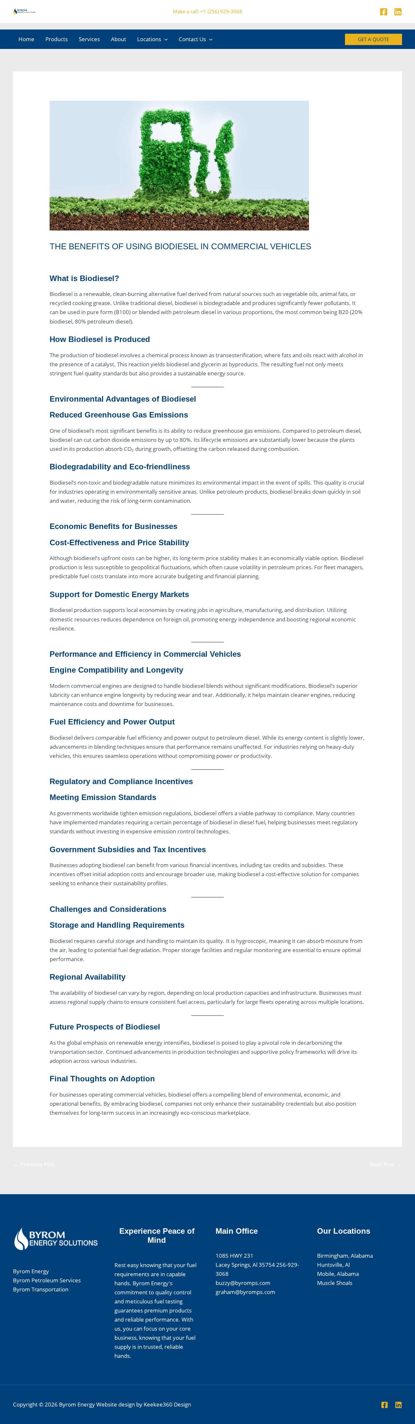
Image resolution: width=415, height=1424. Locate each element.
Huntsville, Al (333, 1264)
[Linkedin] (398, 12)
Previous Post (34, 1164)
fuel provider (69, 258)
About (118, 39)
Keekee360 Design (167, 1404)
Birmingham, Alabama (345, 1255)
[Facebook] (384, 12)
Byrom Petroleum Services (47, 1280)
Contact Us (192, 39)
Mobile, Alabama (338, 1273)
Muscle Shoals (334, 1283)
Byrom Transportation (40, 1289)
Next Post (385, 1164)
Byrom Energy (31, 1271)
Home (26, 39)
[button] (164, 39)
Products (56, 39)
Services (89, 39)
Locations (149, 39)
